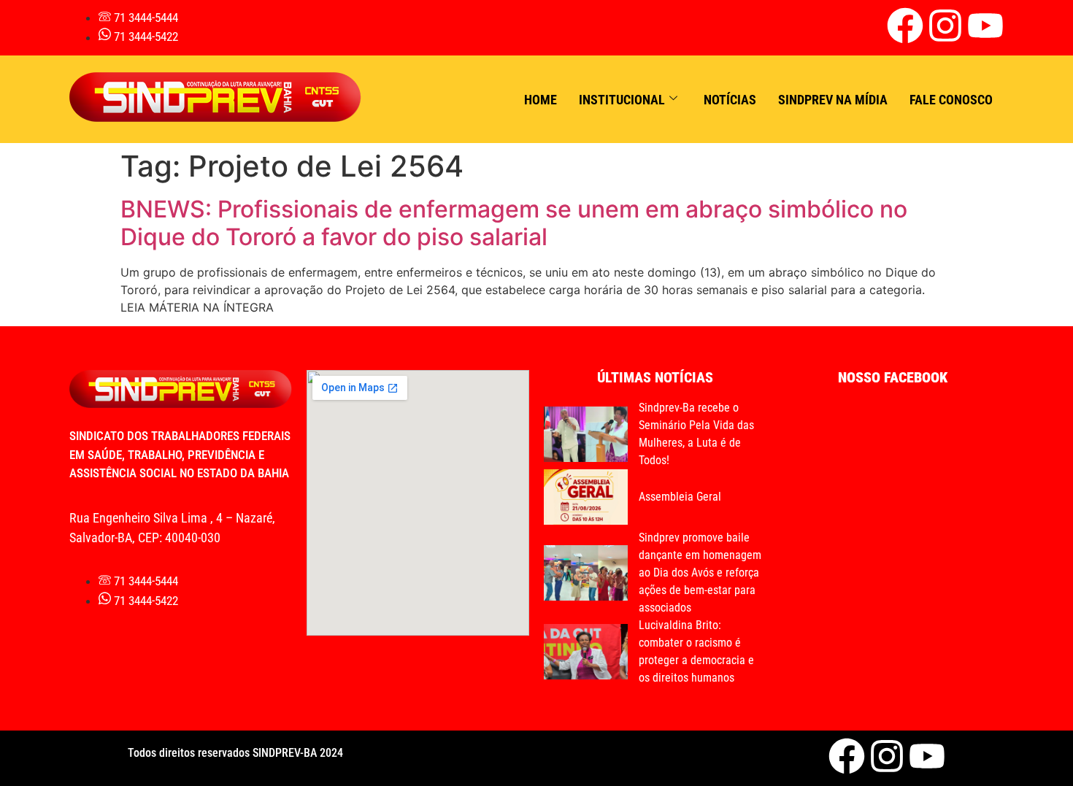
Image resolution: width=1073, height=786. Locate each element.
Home (540, 99)
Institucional (622, 99)
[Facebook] (905, 25)
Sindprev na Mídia (833, 99)
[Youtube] (985, 25)
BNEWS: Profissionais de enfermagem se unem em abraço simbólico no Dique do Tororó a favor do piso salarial (513, 223)
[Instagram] (945, 25)
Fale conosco (951, 99)
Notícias (730, 99)
